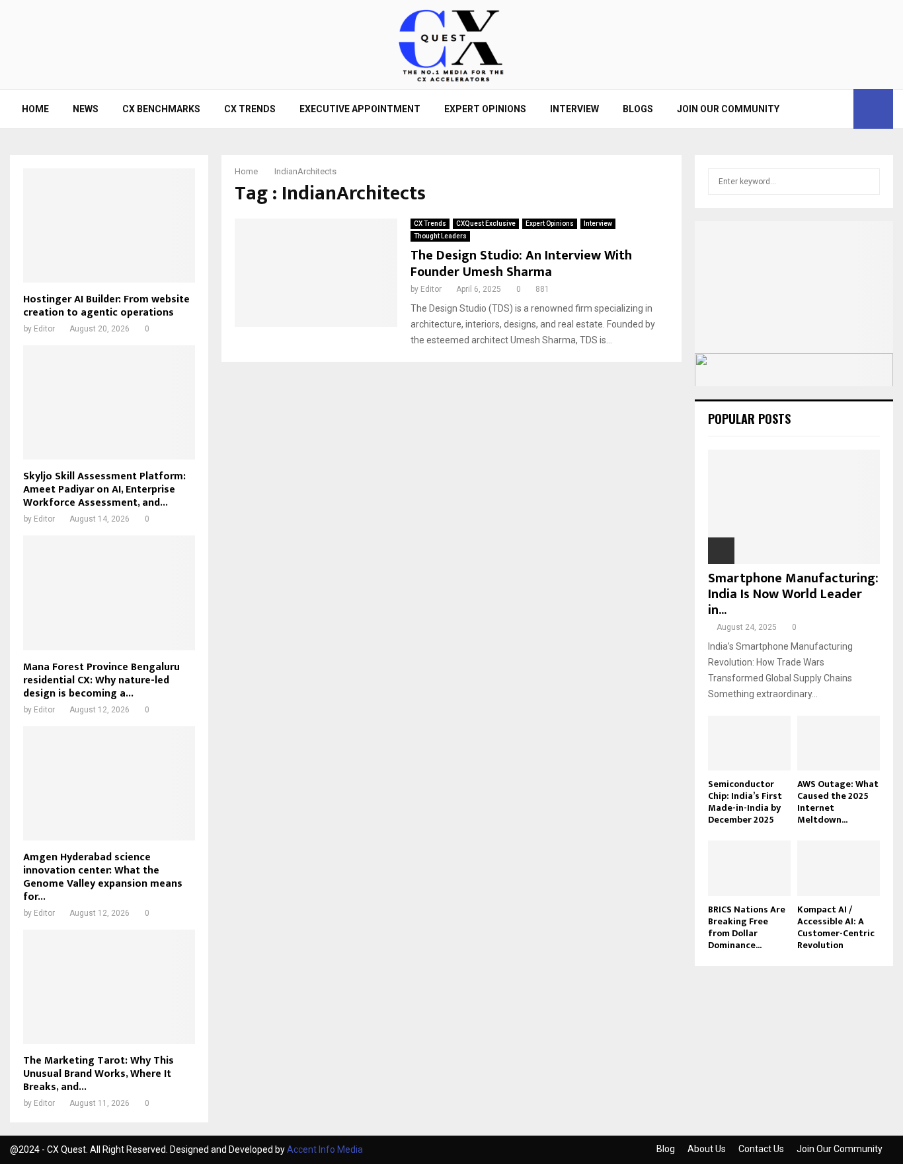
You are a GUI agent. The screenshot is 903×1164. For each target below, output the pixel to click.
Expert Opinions (485, 109)
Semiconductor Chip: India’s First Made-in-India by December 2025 (745, 801)
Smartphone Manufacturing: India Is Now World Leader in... (793, 594)
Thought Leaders (440, 236)
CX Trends (250, 109)
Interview (574, 109)
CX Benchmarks (161, 109)
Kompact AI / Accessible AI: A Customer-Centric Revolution (836, 927)
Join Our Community (728, 109)
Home (35, 109)
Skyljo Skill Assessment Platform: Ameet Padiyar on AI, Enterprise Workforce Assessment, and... (104, 489)
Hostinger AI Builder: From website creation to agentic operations (106, 306)
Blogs (638, 109)
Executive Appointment (359, 109)
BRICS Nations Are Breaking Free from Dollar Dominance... (746, 927)
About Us (706, 1149)
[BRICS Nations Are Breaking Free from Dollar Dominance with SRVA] (749, 867)
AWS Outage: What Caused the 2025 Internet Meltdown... (838, 801)
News (85, 109)
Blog (665, 1149)
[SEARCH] (866, 181)
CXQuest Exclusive (486, 223)
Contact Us (761, 1149)
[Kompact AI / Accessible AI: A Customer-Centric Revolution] (838, 867)
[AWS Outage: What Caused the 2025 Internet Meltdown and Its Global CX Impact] (838, 743)
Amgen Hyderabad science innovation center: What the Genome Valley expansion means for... (102, 877)
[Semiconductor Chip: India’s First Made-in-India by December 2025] (749, 743)
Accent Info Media (325, 1149)
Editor (431, 289)
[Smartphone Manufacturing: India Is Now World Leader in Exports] (794, 507)
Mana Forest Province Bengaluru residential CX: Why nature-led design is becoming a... (101, 680)
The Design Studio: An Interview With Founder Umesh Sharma (521, 263)
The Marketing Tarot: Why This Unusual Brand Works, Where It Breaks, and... (98, 1074)
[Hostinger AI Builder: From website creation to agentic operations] (109, 225)
